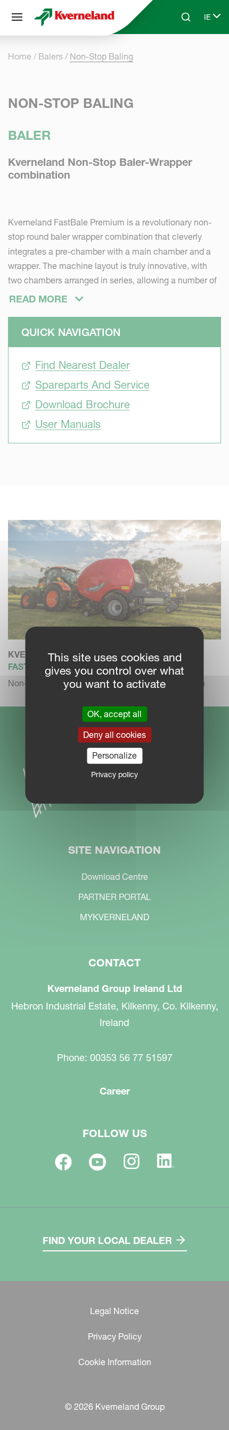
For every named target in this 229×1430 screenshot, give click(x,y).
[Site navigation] (17, 17)
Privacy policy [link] (114, 774)
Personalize (114, 755)
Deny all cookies (114, 734)
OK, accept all (114, 714)
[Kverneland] (74, 17)
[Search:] (178, 57)
